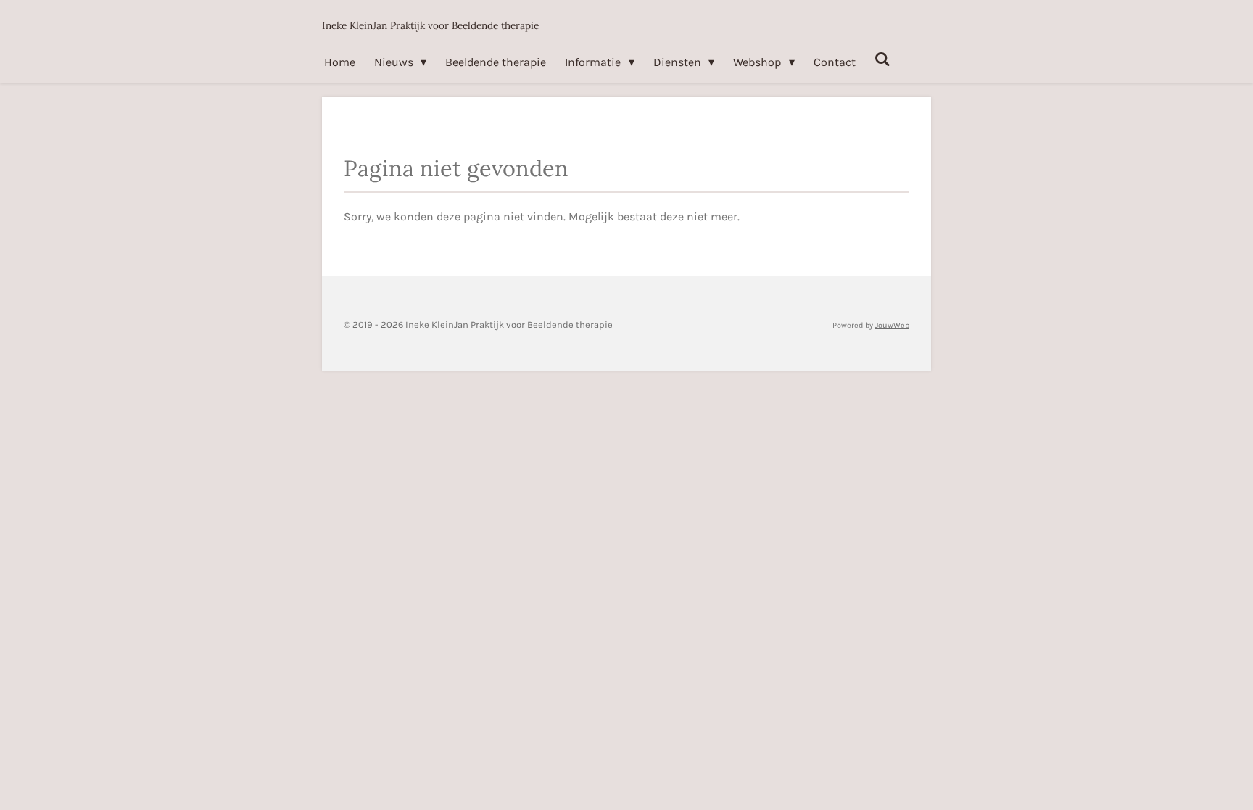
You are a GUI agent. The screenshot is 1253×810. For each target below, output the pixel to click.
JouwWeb (892, 325)
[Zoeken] (882, 59)
